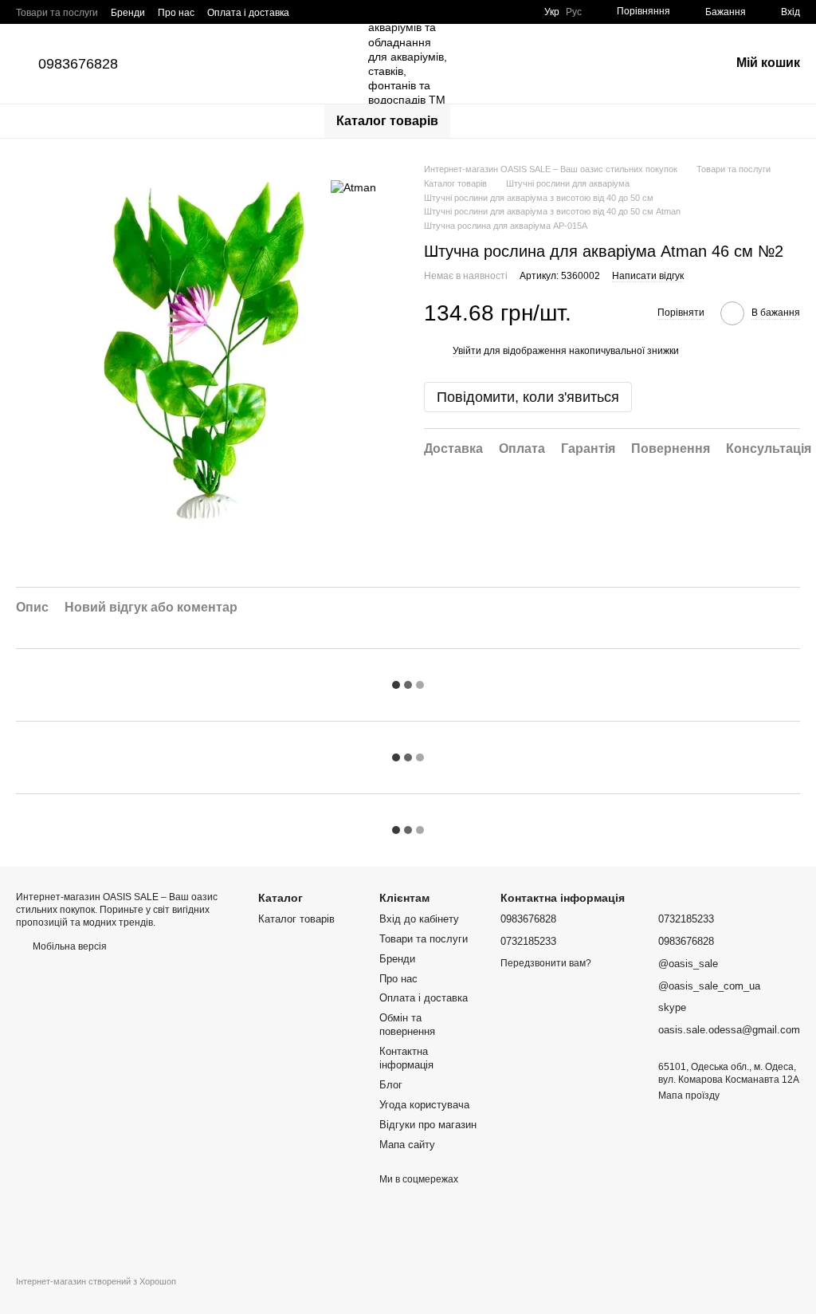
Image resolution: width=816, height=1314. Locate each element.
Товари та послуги (57, 12)
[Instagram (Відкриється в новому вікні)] (404, 12)
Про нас (176, 12)
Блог (390, 1085)
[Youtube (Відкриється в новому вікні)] (442, 12)
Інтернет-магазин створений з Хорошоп (96, 1281)
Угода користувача (424, 1105)
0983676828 (78, 64)
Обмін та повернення (407, 1024)
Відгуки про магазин (428, 1125)
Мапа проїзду (689, 1095)
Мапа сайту (407, 1145)
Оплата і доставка (248, 12)
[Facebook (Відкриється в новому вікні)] (423, 12)
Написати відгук (648, 275)
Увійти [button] (467, 350)
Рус (574, 12)
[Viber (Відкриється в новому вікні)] (480, 12)
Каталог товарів (387, 121)
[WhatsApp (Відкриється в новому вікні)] (499, 12)
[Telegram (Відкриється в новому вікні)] (461, 12)
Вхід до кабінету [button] (419, 919)
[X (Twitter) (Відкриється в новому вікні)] (518, 12)
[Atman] (353, 186)
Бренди (128, 12)
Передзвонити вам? (545, 963)
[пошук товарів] (479, 121)
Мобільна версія (68, 946)
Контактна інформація (406, 1058)
